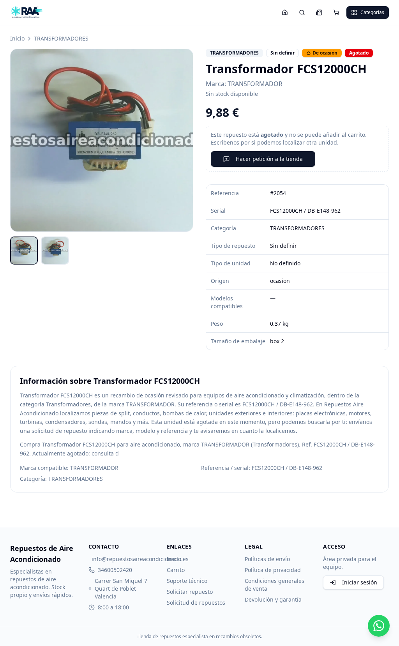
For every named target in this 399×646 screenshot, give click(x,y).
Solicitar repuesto (190, 591)
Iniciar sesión (359, 582)
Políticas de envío (267, 559)
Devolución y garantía (273, 599)
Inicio (17, 38)
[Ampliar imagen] (101, 140)
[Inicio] (285, 12)
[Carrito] (336, 12)
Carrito (176, 570)
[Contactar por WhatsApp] (379, 626)
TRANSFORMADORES (61, 38)
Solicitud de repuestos (196, 602)
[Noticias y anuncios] (319, 12)
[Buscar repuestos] (302, 12)
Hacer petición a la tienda (269, 158)
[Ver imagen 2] (55, 251)
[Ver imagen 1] (24, 251)
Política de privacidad (273, 570)
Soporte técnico (187, 580)
